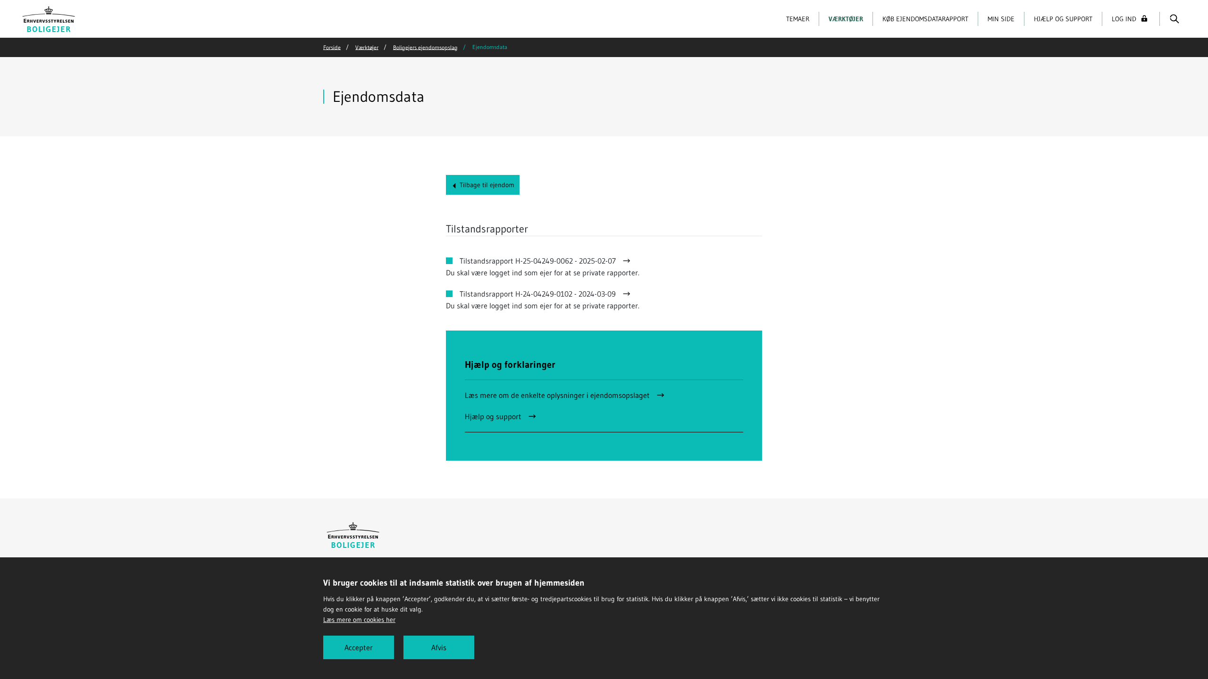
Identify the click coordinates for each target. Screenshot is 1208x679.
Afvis (438, 647)
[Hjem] (49, 18)
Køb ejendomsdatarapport (925, 19)
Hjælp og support (1063, 19)
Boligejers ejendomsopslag (425, 46)
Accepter (358, 647)
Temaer (797, 19)
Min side (1001, 19)
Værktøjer (846, 19)
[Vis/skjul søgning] (1174, 19)
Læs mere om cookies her (359, 619)
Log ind (1124, 19)
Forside (332, 46)
